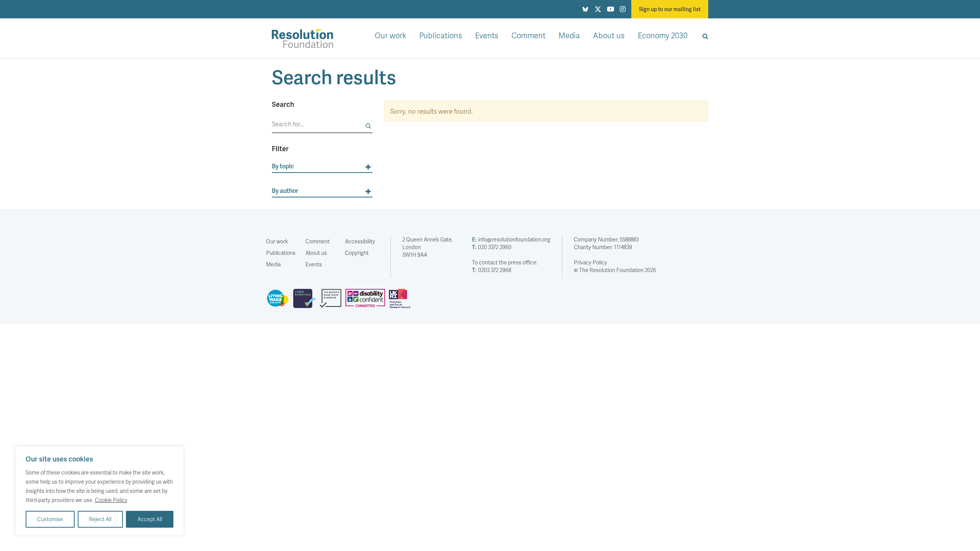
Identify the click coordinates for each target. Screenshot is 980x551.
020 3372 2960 (491, 247)
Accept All (149, 519)
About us (609, 35)
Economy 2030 (663, 35)
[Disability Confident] (367, 301)
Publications (440, 35)
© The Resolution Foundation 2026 (615, 270)
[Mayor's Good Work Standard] (332, 301)
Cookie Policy (111, 500)
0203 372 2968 (491, 270)
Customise (50, 519)
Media (569, 35)
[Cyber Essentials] (306, 301)
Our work (390, 35)
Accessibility (360, 241)
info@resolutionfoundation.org (511, 239)
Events (486, 35)
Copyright (357, 252)
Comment (528, 35)
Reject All (100, 519)
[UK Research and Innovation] (401, 301)
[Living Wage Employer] (279, 301)
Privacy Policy (590, 262)
